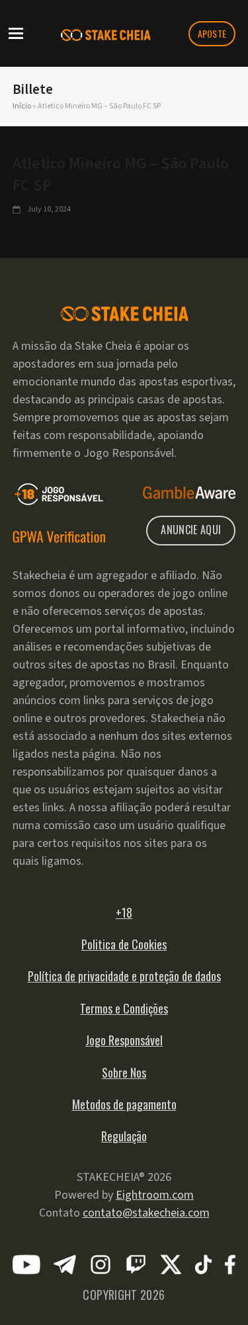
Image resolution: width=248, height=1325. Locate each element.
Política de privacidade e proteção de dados (124, 975)
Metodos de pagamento (124, 1104)
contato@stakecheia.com (146, 1213)
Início (22, 106)
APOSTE (212, 33)
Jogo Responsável (124, 1040)
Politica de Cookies (124, 944)
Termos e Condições (124, 1008)
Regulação (124, 1135)
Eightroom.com (155, 1195)
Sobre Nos (124, 1072)
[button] (16, 32)
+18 (124, 912)
